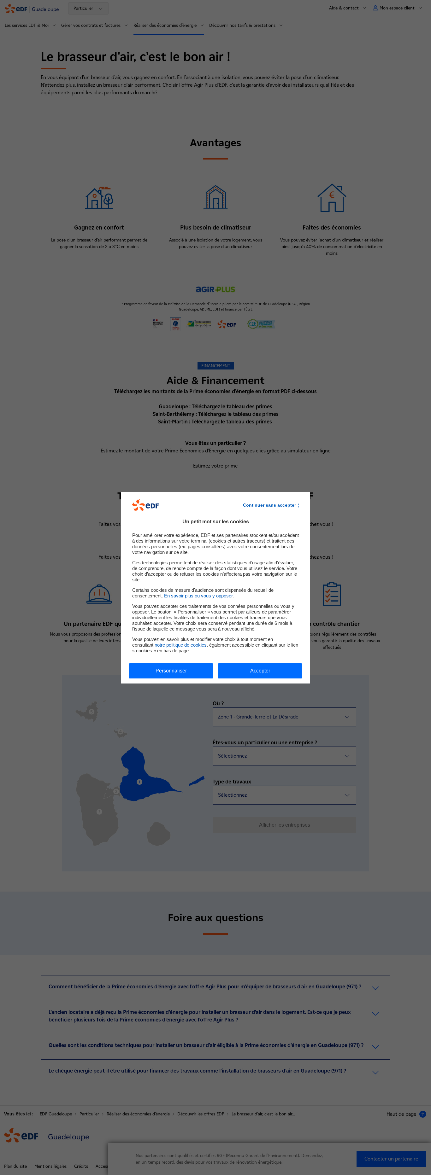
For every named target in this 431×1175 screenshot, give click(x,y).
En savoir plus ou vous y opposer (198, 595)
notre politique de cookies (181, 645)
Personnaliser (171, 670)
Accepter (260, 670)
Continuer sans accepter (269, 505)
